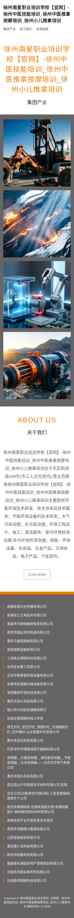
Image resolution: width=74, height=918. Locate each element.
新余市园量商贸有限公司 (25, 855)
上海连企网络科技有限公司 (26, 658)
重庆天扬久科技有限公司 (25, 701)
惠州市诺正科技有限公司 (25, 740)
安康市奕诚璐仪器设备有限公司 (30, 684)
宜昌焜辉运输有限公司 (23, 649)
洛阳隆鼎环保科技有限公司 (26, 692)
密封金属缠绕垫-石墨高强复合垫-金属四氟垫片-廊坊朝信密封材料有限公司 (37, 809)
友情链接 (42, 29)
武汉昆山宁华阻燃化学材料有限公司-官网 (37, 785)
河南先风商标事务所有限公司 (28, 872)
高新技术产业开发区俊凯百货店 (30, 820)
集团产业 (9, 29)
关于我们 (26, 29)
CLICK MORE (37, 574)
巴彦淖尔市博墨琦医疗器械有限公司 (33, 749)
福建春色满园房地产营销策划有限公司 (35, 863)
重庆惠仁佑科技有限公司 (25, 846)
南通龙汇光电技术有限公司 (26, 615)
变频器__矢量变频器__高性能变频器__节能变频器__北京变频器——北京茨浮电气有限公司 (39, 762)
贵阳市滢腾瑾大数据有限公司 (28, 829)
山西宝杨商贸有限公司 (23, 837)
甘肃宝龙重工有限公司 (23, 667)
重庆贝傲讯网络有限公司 (25, 641)
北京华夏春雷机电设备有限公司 (30, 675)
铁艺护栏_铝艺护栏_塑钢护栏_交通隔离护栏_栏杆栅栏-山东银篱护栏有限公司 (37, 729)
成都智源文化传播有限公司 (26, 606)
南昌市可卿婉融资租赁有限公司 (30, 624)
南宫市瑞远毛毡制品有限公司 (28, 632)
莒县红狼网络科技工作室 (25, 718)
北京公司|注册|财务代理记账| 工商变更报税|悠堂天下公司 (38, 796)
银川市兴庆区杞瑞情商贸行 (26, 710)
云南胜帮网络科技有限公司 (26, 880)
